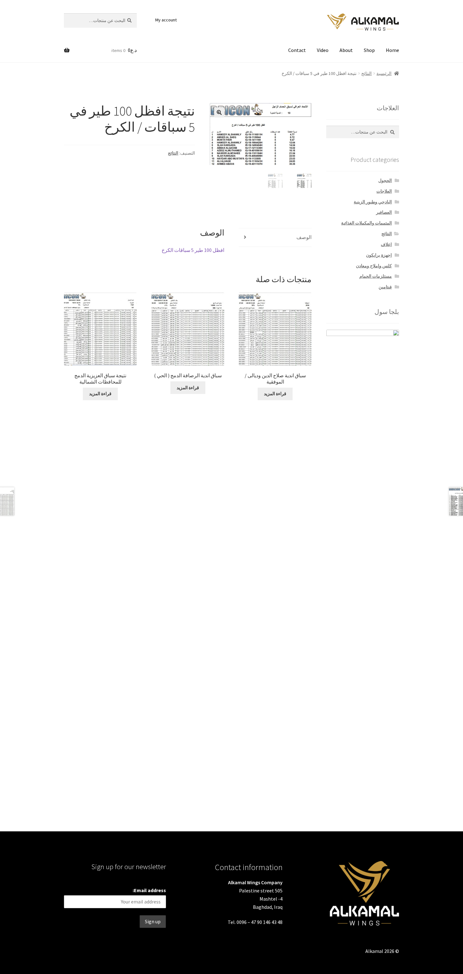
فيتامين (385, 287)
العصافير (384, 212)
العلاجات (384, 191)
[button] (219, 112)
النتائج (366, 73)
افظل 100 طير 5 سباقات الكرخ (193, 250)
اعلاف (386, 244)
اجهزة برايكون (379, 255)
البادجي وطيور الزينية (373, 202)
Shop (369, 50)
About (346, 50)
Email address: (149, 890)
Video (323, 50)
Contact (297, 50)
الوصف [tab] (304, 237)
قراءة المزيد (275, 393)
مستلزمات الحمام (375, 276)
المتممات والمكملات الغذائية (366, 223)
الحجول (385, 180)
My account (166, 20)
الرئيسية (384, 73)
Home (392, 50)
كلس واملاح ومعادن (374, 266)
